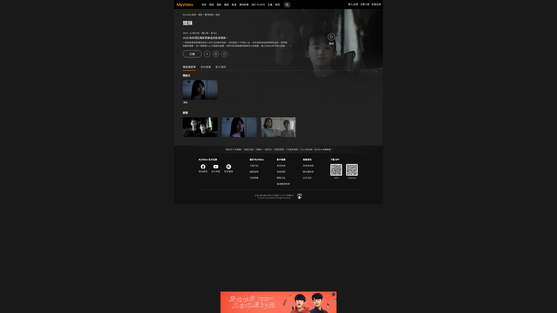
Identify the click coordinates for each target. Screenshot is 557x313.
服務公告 (281, 177)
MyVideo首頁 (189, 14)
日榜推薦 (254, 177)
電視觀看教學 (283, 183)
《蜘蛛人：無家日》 (264, 149)
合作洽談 (307, 177)
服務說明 (254, 171)
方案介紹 (364, 4)
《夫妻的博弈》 (292, 149)
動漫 (234, 4)
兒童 (270, 4)
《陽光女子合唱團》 (233, 149)
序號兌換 (376, 4)
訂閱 (192, 54)
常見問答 (281, 165)
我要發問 (281, 171)
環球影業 (244, 4)
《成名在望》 (249, 149)
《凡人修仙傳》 (307, 149)
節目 (277, 4)
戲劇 (226, 4)
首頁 (204, 4)
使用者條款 (308, 165)
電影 (219, 4)
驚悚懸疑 (209, 14)
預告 (185, 102)
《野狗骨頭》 (279, 149)
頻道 (211, 4)
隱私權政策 (308, 171)
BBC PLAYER (258, 4)
